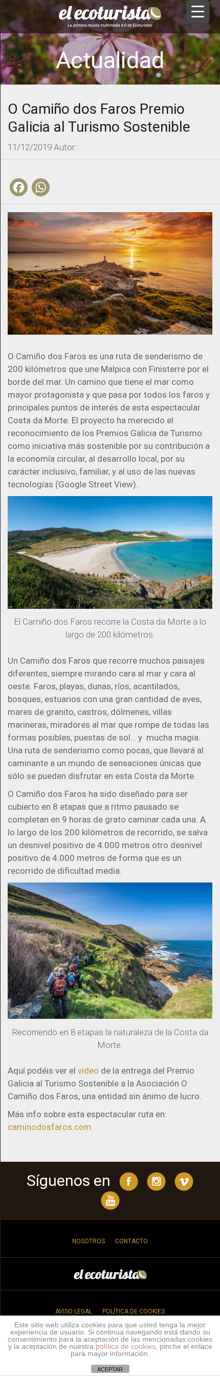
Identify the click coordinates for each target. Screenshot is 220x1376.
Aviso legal (73, 1311)
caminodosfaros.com (50, 1127)
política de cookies (126, 1346)
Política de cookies (133, 1311)
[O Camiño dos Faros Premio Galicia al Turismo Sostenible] (110, 273)
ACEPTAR (110, 1369)
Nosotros (88, 1241)
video (88, 1070)
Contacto (131, 1241)
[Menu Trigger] (197, 11)
